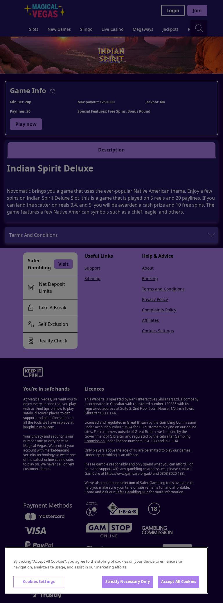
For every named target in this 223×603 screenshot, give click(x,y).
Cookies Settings (39, 581)
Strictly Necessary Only (127, 581)
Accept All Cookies (178, 581)
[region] (106, 570)
